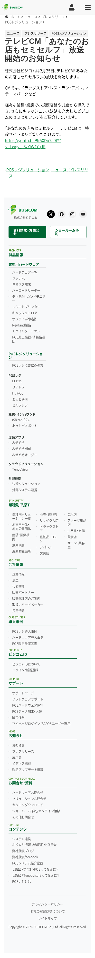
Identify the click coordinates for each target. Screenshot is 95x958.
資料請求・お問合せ (26, 232)
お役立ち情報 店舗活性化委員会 (34, 845)
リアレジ (18, 387)
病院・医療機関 (20, 537)
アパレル (46, 547)
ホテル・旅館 (76, 531)
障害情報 (18, 718)
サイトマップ (47, 918)
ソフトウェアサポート (27, 699)
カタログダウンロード (27, 805)
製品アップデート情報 (27, 770)
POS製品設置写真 (24, 644)
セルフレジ (20, 405)
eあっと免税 (20, 420)
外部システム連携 (24, 490)
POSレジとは (21, 882)
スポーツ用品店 (76, 523)
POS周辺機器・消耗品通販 (28, 339)
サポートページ (23, 693)
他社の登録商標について (47, 911)
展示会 (16, 757)
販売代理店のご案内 (26, 599)
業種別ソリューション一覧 (21, 517)
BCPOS (17, 381)
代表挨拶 (18, 586)
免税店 (72, 515)
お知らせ (18, 746)
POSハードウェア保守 (27, 705)
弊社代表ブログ (23, 851)
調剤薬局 (18, 545)
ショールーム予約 (67, 232)
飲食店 (72, 537)
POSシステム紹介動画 (27, 863)
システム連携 (21, 839)
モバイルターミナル (26, 331)
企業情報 (18, 574)
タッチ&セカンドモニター (29, 299)
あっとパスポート (24, 426)
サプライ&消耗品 (24, 319)
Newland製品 (21, 325)
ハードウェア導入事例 (27, 638)
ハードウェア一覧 (24, 272)
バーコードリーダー (26, 290)
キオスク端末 (21, 284)
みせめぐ (18, 443)
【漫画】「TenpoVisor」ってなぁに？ (35, 875)
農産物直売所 (21, 551)
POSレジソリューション (27, 170)
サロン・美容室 (76, 545)
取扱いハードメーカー (27, 605)
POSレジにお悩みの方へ (27, 367)
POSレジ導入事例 (24, 631)
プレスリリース (23, 752)
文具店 (44, 553)
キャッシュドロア (24, 313)
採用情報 (18, 611)
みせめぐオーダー (24, 455)
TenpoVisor (20, 469)
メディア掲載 (21, 764)
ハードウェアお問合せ (27, 793)
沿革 (15, 581)
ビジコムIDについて (26, 664)
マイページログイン (42, 724)
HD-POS (18, 393)
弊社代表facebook (25, 857)
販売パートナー (23, 593)
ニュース (59, 170)
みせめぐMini (21, 449)
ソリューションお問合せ (29, 799)
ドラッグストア (49, 529)
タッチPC (18, 278)
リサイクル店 (49, 521)
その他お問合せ (23, 817)
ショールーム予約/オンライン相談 (36, 811)
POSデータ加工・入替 (27, 711)
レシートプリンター (26, 307)
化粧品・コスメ (48, 539)
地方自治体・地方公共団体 (21, 527)
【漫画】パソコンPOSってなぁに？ (35, 869)
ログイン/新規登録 (25, 670)
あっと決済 (20, 399)
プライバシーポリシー (47, 904)
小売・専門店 (48, 515)
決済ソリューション (26, 484)
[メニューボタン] (87, 7)
